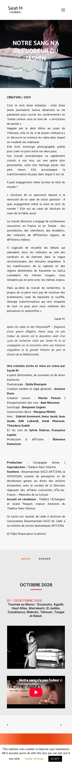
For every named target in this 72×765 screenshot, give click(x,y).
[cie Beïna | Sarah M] (15, 10)
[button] (63, 10)
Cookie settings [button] (34, 758)
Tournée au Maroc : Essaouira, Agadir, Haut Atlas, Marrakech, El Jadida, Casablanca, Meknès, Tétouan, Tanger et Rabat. (36, 610)
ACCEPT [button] (55, 758)
